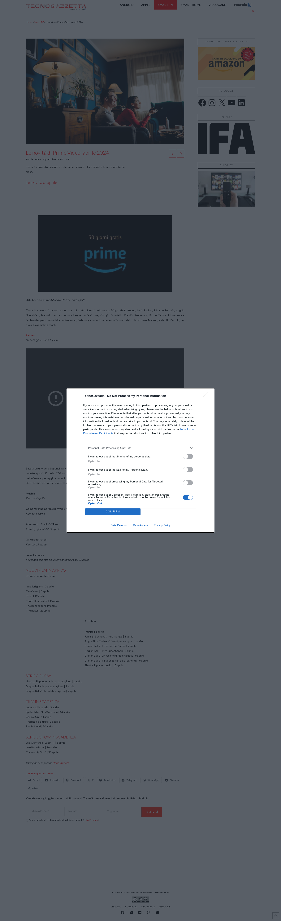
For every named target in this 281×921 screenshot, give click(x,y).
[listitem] (140, 448)
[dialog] (140, 460)
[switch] (188, 456)
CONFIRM (113, 511)
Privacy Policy (162, 525)
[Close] (206, 396)
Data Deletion (119, 525)
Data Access (140, 525)
